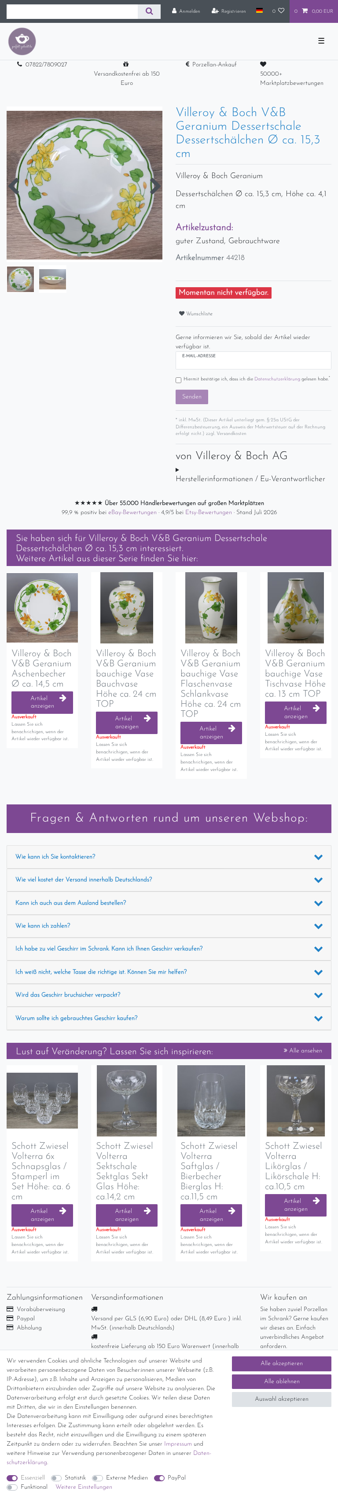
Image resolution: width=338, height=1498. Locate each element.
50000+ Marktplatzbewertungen (291, 79)
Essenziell (33, 1478)
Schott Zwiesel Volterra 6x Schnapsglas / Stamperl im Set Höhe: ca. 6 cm (40, 1172)
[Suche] (149, 11)
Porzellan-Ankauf (214, 65)
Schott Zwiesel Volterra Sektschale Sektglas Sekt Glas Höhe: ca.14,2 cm (124, 1172)
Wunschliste (198, 314)
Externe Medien (127, 1478)
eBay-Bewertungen (133, 512)
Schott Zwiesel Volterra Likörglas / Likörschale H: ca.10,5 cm (293, 1166)
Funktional (34, 1487)
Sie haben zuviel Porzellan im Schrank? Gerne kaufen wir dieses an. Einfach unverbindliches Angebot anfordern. (294, 1328)
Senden (192, 397)
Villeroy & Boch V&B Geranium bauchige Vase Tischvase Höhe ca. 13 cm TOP (295, 674)
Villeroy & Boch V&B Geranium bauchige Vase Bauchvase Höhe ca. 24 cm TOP (126, 679)
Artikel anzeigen (42, 702)
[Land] (259, 11)
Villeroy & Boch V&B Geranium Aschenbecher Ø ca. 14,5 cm (41, 669)
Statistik (75, 1478)
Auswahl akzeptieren (282, 1399)
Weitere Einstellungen (83, 1487)
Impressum (178, 1444)
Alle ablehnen (282, 1381)
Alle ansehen (304, 1051)
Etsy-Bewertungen (209, 512)
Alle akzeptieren (282, 1363)
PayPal (177, 1478)
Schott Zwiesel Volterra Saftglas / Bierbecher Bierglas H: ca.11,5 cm (209, 1172)
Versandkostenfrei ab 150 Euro (127, 79)
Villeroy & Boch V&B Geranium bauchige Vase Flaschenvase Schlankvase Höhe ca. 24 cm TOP (210, 684)
